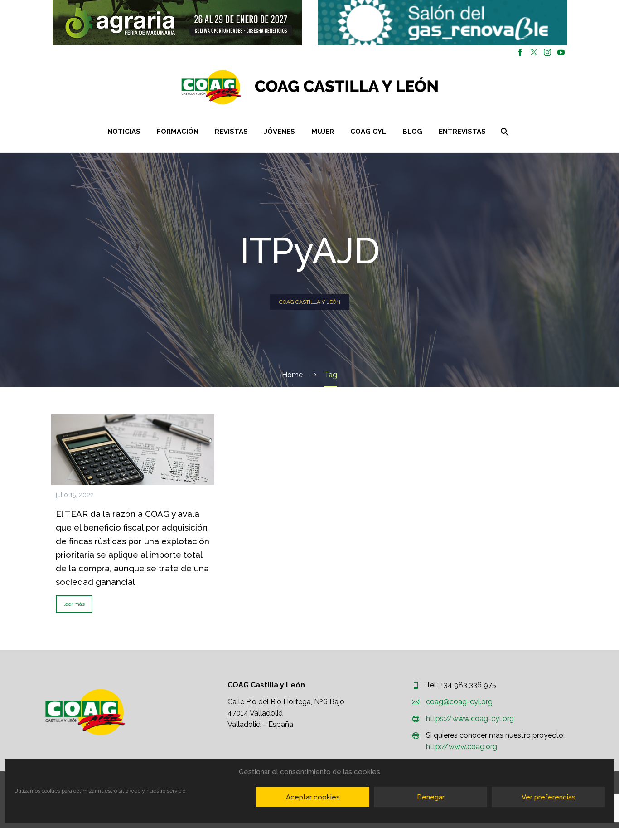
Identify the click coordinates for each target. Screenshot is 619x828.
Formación (177, 131)
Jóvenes (279, 131)
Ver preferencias (548, 797)
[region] (177, 22)
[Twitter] (534, 52)
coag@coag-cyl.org (459, 701)
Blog (412, 131)
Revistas (231, 131)
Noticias (123, 131)
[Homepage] (363, 87)
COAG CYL (368, 131)
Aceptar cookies (313, 797)
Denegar (431, 797)
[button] (177, 22)
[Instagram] (547, 52)
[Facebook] (520, 52)
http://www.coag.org (461, 746)
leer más (74, 604)
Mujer (322, 131)
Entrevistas (462, 131)
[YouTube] (561, 52)
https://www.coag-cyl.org (470, 718)
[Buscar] (504, 131)
